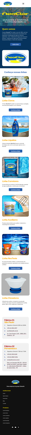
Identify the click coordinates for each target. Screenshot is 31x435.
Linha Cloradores (6, 423)
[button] (23, 3)
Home (4, 393)
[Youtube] (15, 427)
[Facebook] (12, 427)
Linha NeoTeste (6, 420)
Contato (4, 403)
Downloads (5, 398)
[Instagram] (18, 427)
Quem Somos (5, 395)
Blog (4, 401)
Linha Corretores (6, 415)
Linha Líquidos (6, 418)
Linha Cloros (5, 413)
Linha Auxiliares (6, 410)
